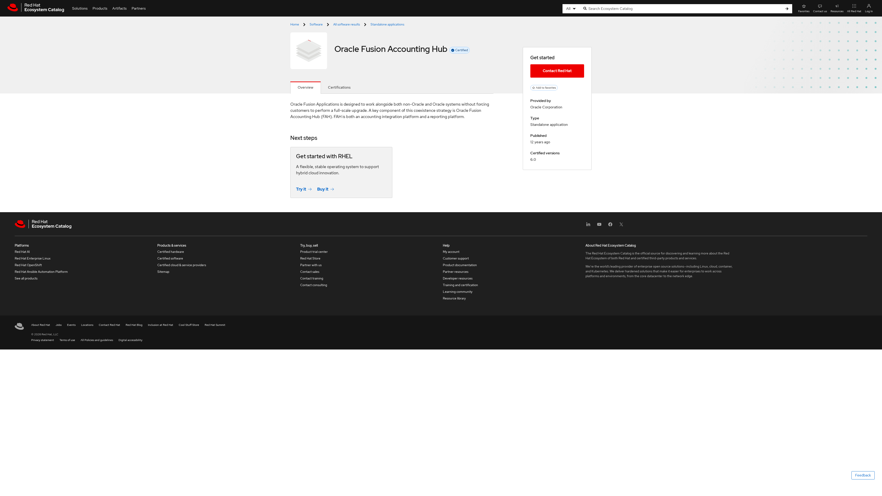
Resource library (454, 298)
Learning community (457, 292)
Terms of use (67, 340)
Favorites (803, 11)
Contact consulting (313, 285)
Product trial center (314, 252)
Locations (87, 325)
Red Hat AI (22, 252)
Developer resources (457, 278)
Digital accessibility (130, 340)
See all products (26, 278)
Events (71, 325)
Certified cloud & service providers (181, 265)
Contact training (311, 278)
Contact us (820, 11)
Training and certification (460, 285)
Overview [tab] (305, 87)
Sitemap (163, 272)
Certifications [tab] (339, 87)
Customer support (456, 258)
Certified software (170, 258)
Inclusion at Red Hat (160, 325)
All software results (346, 24)
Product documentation (460, 265)
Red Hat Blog (134, 325)
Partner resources (455, 272)
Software (316, 24)
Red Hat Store (310, 258)
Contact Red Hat (557, 70)
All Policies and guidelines (97, 340)
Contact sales (309, 272)
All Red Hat (854, 11)
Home (294, 24)
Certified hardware (170, 252)
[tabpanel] (391, 153)
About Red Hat (40, 325)
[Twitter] (621, 225)
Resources (837, 11)
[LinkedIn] (588, 225)
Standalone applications (387, 24)
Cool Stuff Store (189, 325)
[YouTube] (599, 225)
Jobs (59, 325)
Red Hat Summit (215, 325)
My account (451, 252)
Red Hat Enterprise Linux (33, 258)
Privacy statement (42, 340)
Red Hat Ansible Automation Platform (41, 272)
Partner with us (311, 265)
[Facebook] (610, 225)
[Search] (787, 9)
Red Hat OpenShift (28, 265)
